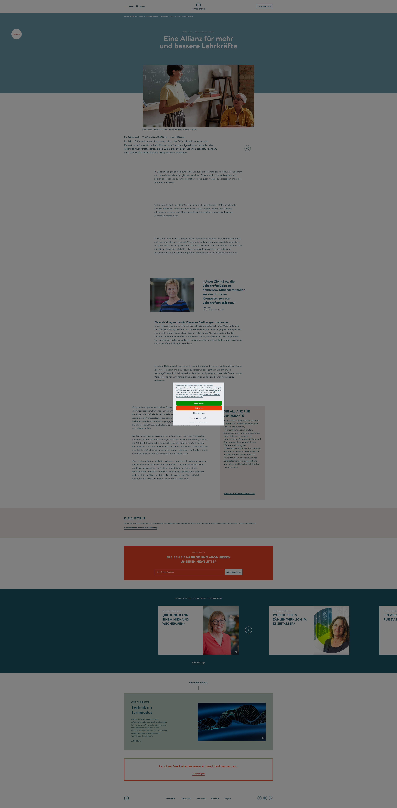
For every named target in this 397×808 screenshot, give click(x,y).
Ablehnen (199, 408)
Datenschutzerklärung (201, 422)
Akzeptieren (199, 403)
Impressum (192, 422)
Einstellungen (199, 413)
